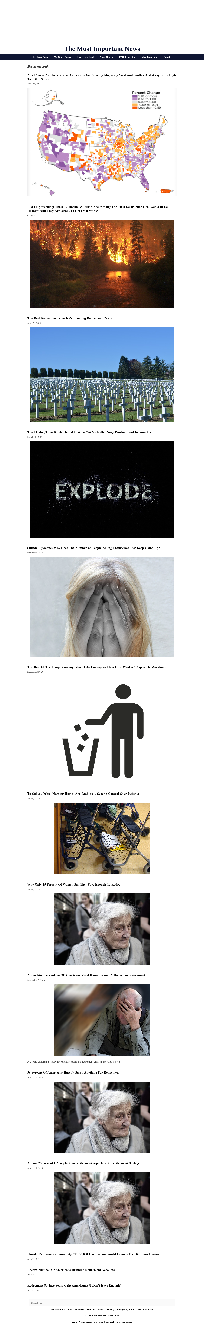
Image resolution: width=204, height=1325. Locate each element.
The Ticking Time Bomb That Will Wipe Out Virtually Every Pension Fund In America (89, 432)
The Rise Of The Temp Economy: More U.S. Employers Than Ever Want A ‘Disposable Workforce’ (97, 666)
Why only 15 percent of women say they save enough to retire (73, 884)
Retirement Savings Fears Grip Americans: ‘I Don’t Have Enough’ (74, 1285)
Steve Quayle (106, 57)
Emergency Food (85, 57)
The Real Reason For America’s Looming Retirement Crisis (69, 318)
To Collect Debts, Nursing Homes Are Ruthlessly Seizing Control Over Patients (83, 793)
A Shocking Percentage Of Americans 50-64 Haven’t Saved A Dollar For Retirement (86, 975)
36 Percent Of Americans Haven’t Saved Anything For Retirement (73, 1072)
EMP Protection (127, 57)
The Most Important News (102, 48)
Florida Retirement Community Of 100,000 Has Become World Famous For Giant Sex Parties (93, 1254)
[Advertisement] (102, 24)
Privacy (110, 1309)
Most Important (149, 57)
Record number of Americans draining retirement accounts (71, 1269)
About (101, 1309)
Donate (167, 57)
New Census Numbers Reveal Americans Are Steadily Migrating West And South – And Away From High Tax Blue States (101, 76)
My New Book (40, 57)
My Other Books (62, 57)
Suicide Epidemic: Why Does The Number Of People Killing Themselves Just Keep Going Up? (93, 547)
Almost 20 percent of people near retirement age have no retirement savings (83, 1163)
